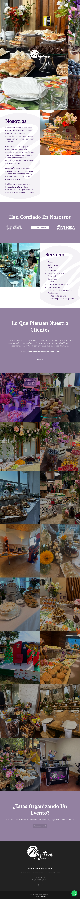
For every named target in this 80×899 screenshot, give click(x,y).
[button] (75, 2)
